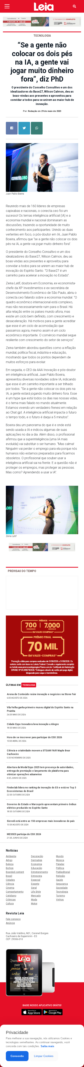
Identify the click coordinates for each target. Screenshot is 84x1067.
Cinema (10, 887)
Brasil (9, 876)
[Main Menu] (7, 6)
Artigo (9, 860)
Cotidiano (11, 895)
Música (60, 860)
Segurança (62, 884)
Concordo (17, 1056)
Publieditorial (63, 872)
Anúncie (10, 923)
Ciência (10, 884)
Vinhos (60, 899)
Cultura (10, 903)
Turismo (60, 895)
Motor (34, 903)
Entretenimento (39, 872)
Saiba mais (47, 1046)
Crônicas (11, 899)
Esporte (35, 884)
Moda (34, 899)
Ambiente (11, 856)
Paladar (60, 864)
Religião (60, 876)
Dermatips (36, 860)
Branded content (15, 872)
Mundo (59, 856)
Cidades (10, 880)
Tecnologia (28, 685)
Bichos (9, 868)
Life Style (36, 891)
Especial (35, 880)
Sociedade (62, 887)
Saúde (59, 880)
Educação (36, 868)
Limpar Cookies (43, 1056)
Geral (34, 887)
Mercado (36, 895)
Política (60, 868)
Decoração (37, 856)
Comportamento (14, 891)
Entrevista (36, 876)
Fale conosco (13, 919)
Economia (36, 864)
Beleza (9, 864)
